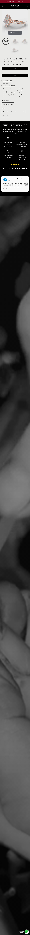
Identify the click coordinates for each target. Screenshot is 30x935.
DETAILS (6, 83)
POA (15, 68)
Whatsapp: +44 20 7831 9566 (15, 1)
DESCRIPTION (7, 80)
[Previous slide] (3, 22)
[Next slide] (26, 22)
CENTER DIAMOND (9, 85)
